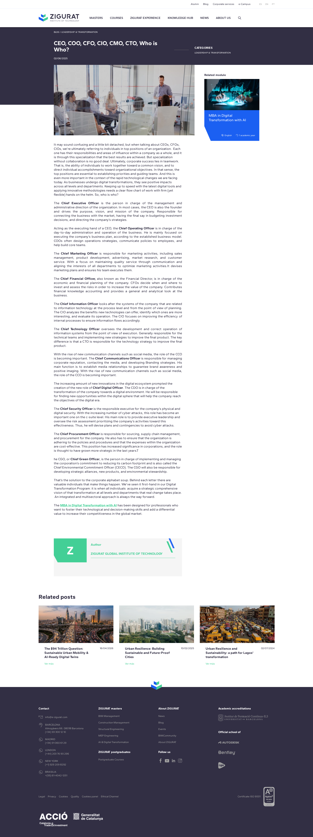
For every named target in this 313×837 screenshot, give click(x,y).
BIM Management (109, 716)
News (161, 716)
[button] (239, 18)
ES (260, 4)
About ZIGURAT (167, 742)
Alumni (195, 4)
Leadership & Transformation (79, 32)
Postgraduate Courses (111, 759)
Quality (75, 796)
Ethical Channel (109, 796)
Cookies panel (90, 796)
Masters (96, 18)
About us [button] (223, 18)
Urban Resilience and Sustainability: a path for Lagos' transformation (229, 653)
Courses (116, 18)
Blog (205, 4)
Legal (42, 796)
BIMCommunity (167, 735)
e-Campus (245, 4)
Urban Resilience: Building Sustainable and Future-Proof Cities (147, 653)
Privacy (52, 796)
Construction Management (113, 722)
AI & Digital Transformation (113, 742)
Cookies (63, 796)
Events (162, 729)
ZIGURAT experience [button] (145, 18)
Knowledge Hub (180, 18)
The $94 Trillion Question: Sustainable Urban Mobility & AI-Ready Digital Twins (66, 653)
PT (273, 4)
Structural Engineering (111, 729)
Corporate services (223, 4)
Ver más (49, 663)
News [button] (204, 18)
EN (266, 4)
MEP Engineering (108, 735)
